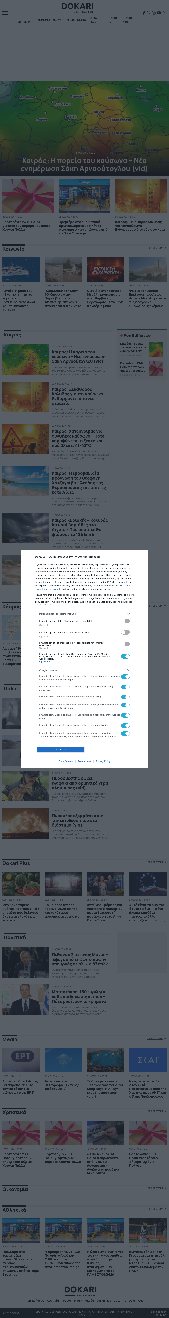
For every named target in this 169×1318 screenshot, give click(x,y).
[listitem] (84, 613)
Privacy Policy (103, 761)
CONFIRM (61, 749)
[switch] (125, 621)
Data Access (84, 761)
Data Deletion (66, 761)
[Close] (141, 557)
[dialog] (84, 659)
